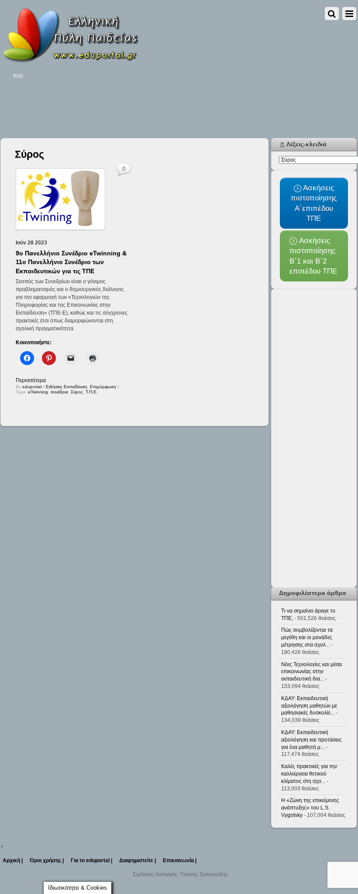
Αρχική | (13, 860)
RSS (18, 75)
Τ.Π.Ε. (92, 391)
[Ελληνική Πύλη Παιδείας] (70, 60)
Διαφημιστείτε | (137, 860)
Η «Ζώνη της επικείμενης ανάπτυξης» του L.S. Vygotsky (310, 807)
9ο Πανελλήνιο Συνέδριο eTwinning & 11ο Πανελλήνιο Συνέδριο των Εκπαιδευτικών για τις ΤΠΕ (71, 262)
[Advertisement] (159, 109)
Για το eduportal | (91, 860)
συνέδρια (59, 391)
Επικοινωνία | (179, 860)
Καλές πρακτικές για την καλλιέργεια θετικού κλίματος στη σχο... (309, 773)
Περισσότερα (31, 380)
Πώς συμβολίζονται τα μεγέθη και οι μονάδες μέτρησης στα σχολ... (307, 637)
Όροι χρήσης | (47, 860)
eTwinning (38, 391)
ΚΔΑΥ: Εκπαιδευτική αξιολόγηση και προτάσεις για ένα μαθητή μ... (311, 739)
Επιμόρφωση (103, 386)
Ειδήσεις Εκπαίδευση (66, 386)
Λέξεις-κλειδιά (306, 144)
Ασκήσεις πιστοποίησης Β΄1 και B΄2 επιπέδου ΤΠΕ (313, 255)
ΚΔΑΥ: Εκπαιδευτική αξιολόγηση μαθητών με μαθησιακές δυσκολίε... (309, 705)
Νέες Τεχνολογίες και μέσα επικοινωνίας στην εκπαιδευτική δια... (311, 671)
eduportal (31, 386)
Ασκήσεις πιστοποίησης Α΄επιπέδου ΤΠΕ (314, 203)
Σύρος (77, 391)
